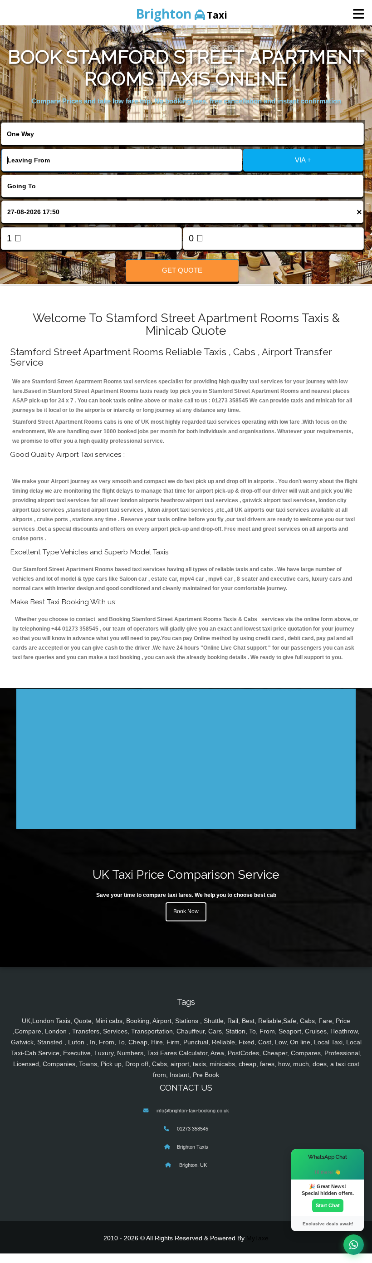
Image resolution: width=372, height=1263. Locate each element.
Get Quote (182, 270)
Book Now (186, 911)
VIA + (303, 160)
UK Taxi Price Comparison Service (186, 874)
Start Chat (328, 1205)
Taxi (181, 13)
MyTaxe (257, 1238)
